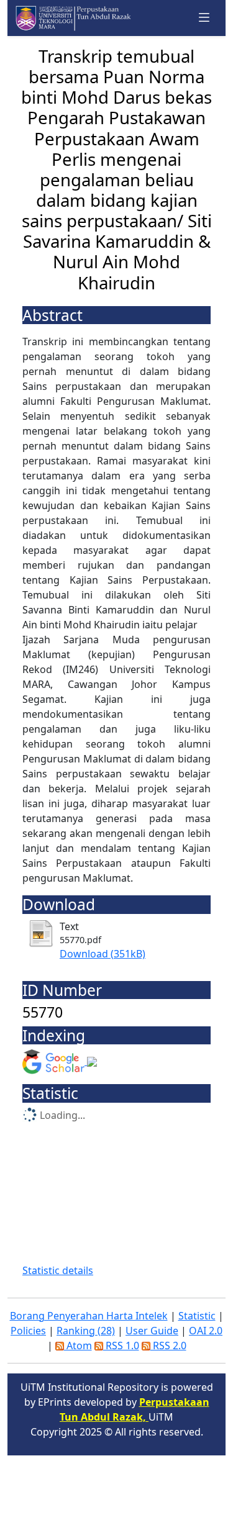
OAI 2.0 (205, 1330)
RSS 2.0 (168, 1345)
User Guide (152, 1330)
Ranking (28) (86, 1330)
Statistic (197, 1316)
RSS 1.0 (121, 1345)
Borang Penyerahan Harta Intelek (89, 1316)
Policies (28, 1330)
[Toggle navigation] (204, 17)
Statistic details (57, 1270)
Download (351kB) (102, 954)
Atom (78, 1345)
